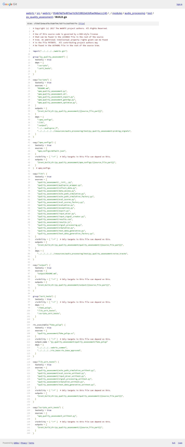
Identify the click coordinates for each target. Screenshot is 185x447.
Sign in (179, 4)
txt (173, 443)
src (38, 13)
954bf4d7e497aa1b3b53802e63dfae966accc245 (80, 13)
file (81, 23)
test (149, 13)
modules (117, 13)
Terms (31, 443)
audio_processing (135, 13)
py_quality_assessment (39, 17)
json (180, 443)
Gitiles (16, 443)
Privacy (24, 443)
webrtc (30, 13)
